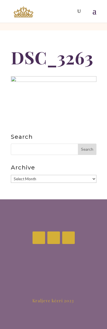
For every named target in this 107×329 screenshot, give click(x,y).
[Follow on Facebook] (39, 237)
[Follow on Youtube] (68, 237)
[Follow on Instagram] (53, 237)
